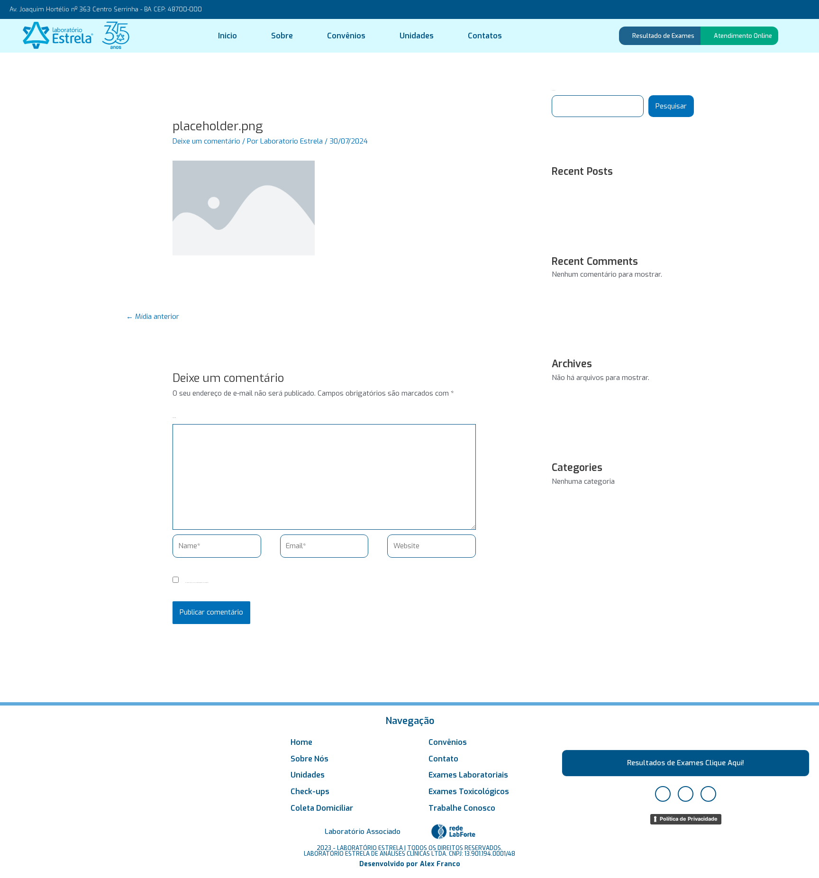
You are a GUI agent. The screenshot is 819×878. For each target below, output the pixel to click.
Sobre (282, 36)
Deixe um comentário (206, 141)
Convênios (346, 36)
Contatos (485, 36)
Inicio (227, 36)
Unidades (417, 36)
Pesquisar (671, 106)
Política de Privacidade (689, 818)
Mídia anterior (152, 316)
